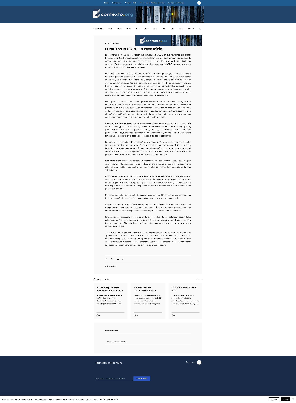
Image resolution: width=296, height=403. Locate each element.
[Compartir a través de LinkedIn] (118, 259)
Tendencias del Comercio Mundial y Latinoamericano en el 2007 (146, 289)
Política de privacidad (110, 399)
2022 (146, 28)
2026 (110, 28)
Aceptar (285, 399)
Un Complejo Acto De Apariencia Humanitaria (109, 289)
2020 (164, 28)
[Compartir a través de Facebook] (106, 259)
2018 (181, 28)
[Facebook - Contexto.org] (199, 3)
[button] (199, 28)
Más (189, 28)
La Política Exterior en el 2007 (184, 289)
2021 (155, 28)
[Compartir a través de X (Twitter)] (112, 259)
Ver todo (199, 279)
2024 (128, 28)
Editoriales (98, 28)
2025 (119, 28)
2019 (172, 28)
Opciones (274, 399)
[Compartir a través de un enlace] (123, 259)
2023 (137, 28)
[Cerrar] (293, 399)
